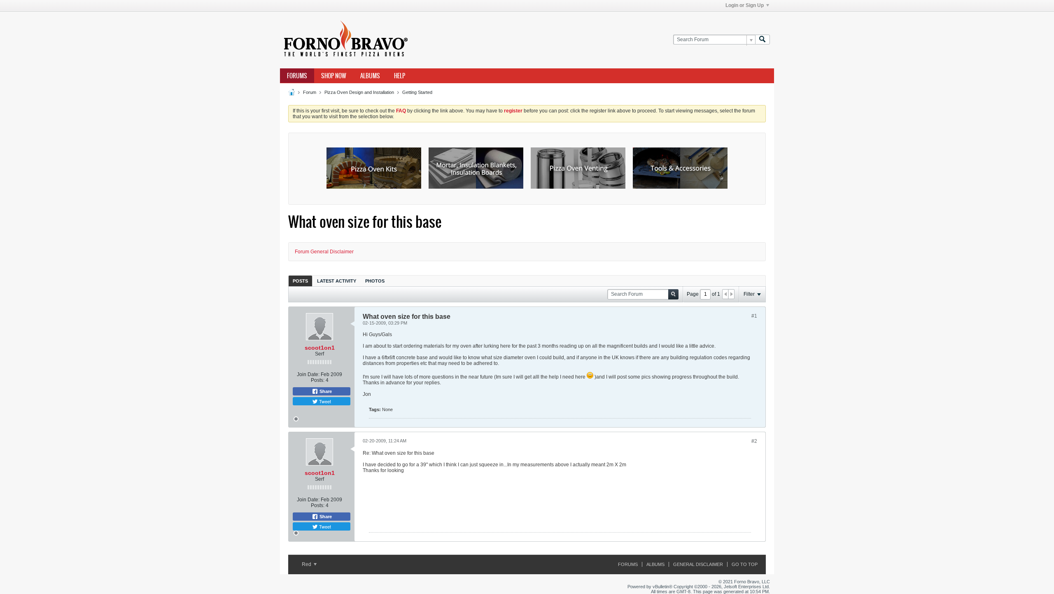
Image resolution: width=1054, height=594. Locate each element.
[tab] (300, 280)
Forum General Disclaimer (324, 252)
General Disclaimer (698, 564)
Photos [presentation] (375, 280)
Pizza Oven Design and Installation (359, 92)
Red (307, 564)
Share (325, 391)
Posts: (317, 380)
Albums (370, 75)
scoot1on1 (320, 347)
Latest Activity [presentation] (336, 280)
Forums (297, 75)
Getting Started (417, 92)
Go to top (745, 564)
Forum (309, 92)
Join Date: (308, 374)
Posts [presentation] (300, 280)
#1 (754, 316)
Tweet (324, 401)
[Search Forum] (762, 40)
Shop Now (333, 75)
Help (399, 75)
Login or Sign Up (744, 5)
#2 (754, 441)
